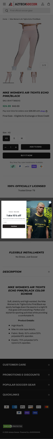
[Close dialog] (50, 202)
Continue (14, 226)
